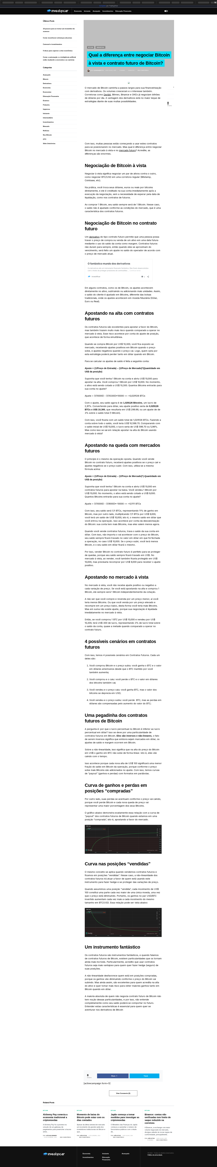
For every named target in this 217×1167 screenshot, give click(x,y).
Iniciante (46, 113)
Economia (47, 88)
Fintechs (46, 105)
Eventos (46, 100)
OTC (44, 139)
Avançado (47, 75)
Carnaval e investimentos (52, 44)
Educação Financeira (51, 96)
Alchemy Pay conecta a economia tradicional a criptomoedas (55, 1117)
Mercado (46, 126)
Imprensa (46, 109)
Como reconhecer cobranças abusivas (57, 38)
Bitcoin (90, 47)
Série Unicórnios (49, 143)
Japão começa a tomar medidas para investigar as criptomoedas (125, 1117)
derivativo (94, 236)
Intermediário (48, 118)
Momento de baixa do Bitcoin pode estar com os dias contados (91, 1117)
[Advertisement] (123, 122)
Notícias (46, 131)
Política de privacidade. (155, 1155)
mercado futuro (127, 150)
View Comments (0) (123, 1093)
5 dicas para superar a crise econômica (57, 51)
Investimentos (48, 122)
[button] (43, 11)
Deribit (107, 94)
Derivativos (100, 47)
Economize (47, 92)
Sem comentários (143, 70)
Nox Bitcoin (47, 135)
